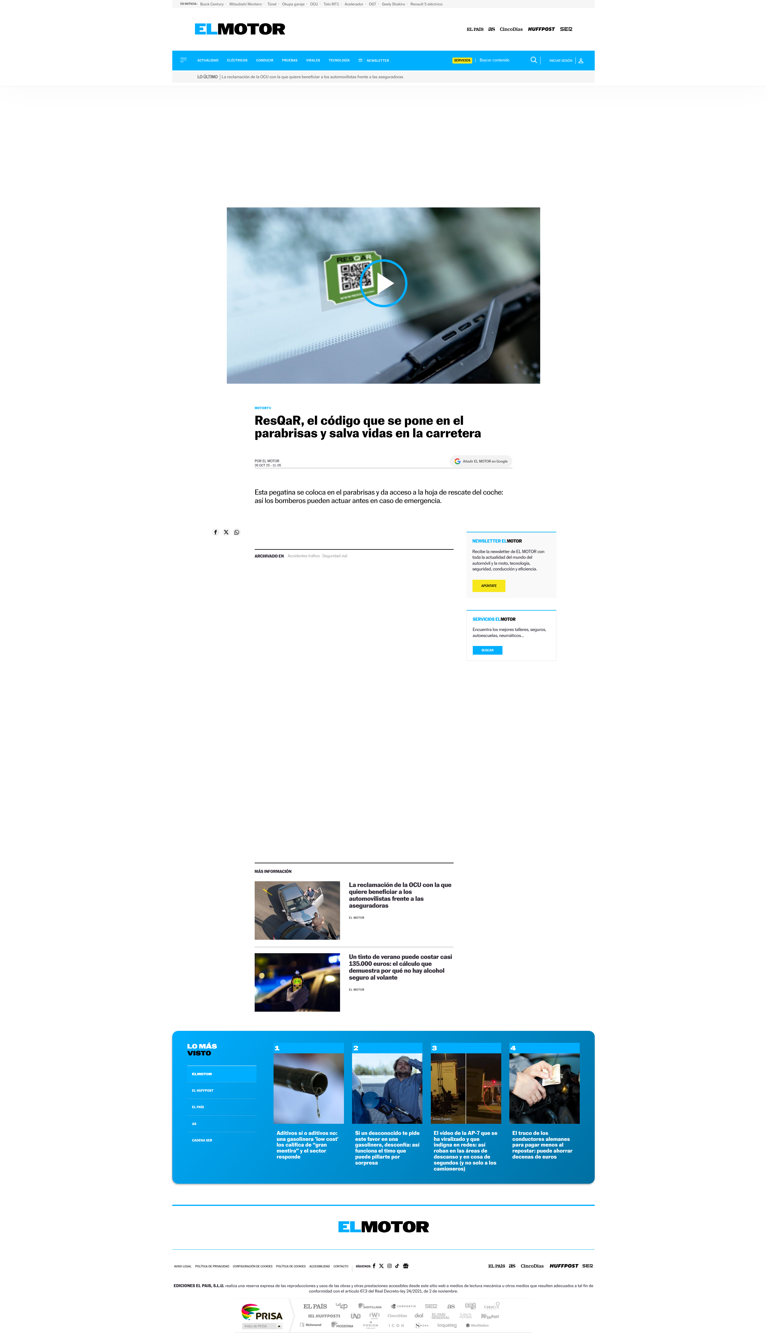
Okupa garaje (293, 4)
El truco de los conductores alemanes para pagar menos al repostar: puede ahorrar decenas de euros (542, 1145)
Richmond (311, 1325)
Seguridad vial (334, 556)
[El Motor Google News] (406, 1266)
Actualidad (207, 60)
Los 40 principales (344, 1307)
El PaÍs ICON (396, 1325)
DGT (373, 4)
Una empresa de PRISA (261, 1311)
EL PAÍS (198, 1107)
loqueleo (447, 1325)
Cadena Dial (419, 1316)
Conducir (264, 60)
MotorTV (263, 408)
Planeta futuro (463, 1316)
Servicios (462, 60)
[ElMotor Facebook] (374, 1266)
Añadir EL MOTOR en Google (485, 461)
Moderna (341, 1325)
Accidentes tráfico (304, 556)
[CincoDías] (511, 29)
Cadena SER (429, 1307)
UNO (356, 1316)
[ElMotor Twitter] (381, 1266)
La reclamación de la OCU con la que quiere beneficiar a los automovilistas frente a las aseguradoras (400, 895)
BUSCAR (488, 650)
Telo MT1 (332, 4)
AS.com (448, 1307)
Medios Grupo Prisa (261, 1326)
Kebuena (484, 1316)
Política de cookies (291, 1266)
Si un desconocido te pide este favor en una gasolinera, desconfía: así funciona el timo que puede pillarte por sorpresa (387, 1148)
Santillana (372, 1307)
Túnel (272, 4)
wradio (373, 1316)
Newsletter (377, 60)
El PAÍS (315, 1307)
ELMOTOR (202, 1074)
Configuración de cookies (252, 1266)
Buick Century (212, 4)
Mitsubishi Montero (246, 4)
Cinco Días (396, 1316)
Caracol (490, 1307)
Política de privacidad (212, 1266)
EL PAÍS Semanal (441, 1316)
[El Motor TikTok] (397, 1266)
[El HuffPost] (541, 29)
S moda (421, 1325)
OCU (314, 4)
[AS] (491, 29)
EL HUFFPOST (203, 1090)
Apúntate (489, 586)
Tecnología (339, 60)
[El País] (475, 29)
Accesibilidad (319, 1266)
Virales (313, 60)
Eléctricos (237, 60)
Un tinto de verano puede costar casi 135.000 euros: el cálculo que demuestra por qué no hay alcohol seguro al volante (400, 967)
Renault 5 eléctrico (426, 4)
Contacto (340, 1266)
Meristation (476, 1325)
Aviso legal (182, 1266)
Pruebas (290, 60)
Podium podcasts (370, 1325)
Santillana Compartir (404, 1307)
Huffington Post (323, 1316)
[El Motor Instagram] (389, 1266)
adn (468, 1307)
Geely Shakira (394, 4)
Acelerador (354, 4)
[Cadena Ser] (566, 29)
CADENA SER (202, 1140)
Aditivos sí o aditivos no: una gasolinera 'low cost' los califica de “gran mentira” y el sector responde (308, 1145)
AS (194, 1124)
